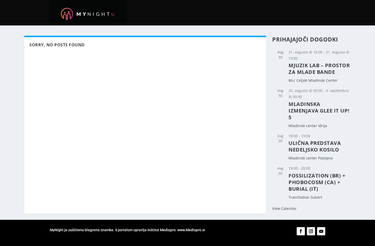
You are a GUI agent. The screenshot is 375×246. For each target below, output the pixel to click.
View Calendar (284, 208)
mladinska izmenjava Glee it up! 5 (319, 111)
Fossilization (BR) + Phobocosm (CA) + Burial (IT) (317, 182)
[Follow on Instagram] (311, 231)
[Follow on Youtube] (321, 231)
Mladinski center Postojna (311, 158)
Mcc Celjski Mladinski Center (313, 80)
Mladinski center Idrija (308, 125)
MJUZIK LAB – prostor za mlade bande (319, 68)
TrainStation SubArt (305, 197)
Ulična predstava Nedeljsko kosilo (315, 146)
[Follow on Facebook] (301, 231)
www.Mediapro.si (191, 230)
